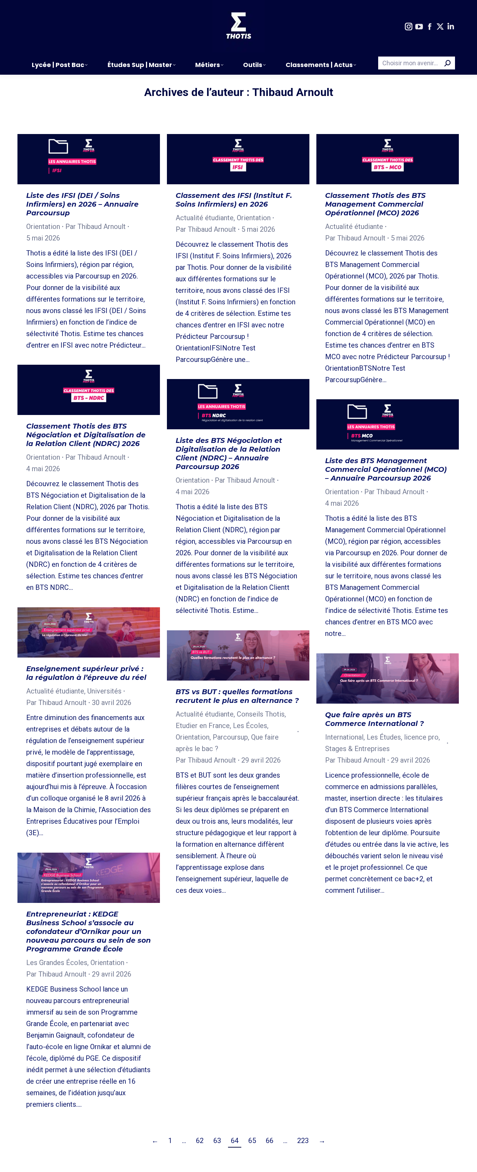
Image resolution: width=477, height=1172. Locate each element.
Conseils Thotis (261, 714)
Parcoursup (230, 737)
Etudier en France (203, 725)
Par (95, 226)
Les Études (384, 737)
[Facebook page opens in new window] (429, 26)
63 (217, 1140)
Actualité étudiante (205, 218)
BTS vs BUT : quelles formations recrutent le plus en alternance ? (237, 696)
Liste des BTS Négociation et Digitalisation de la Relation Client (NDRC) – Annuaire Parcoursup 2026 (229, 453)
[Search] (448, 63)
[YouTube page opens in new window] (419, 26)
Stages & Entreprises (357, 748)
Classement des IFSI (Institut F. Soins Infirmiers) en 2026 (234, 199)
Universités (104, 691)
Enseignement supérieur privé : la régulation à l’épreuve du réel (86, 673)
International (344, 737)
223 (303, 1140)
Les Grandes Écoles (56, 962)
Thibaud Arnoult (292, 92)
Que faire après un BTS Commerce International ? (374, 719)
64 (235, 1140)
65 (252, 1140)
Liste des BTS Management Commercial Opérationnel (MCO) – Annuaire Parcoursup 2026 (386, 469)
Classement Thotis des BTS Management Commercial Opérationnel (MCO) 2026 (375, 204)
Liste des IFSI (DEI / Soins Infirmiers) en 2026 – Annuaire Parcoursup (82, 204)
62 (200, 1140)
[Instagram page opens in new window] (408, 26)
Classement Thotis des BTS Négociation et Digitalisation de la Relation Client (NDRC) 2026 (86, 435)
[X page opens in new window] (440, 26)
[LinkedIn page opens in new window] (450, 26)
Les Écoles (250, 725)
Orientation (43, 226)
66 (269, 1140)
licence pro (421, 737)
